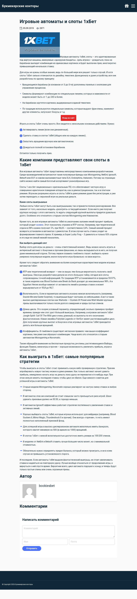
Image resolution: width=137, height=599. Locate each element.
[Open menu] (133, 6)
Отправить (31, 548)
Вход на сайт (68, 118)
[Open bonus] (127, 6)
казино (39, 225)
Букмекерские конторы (20, 6)
